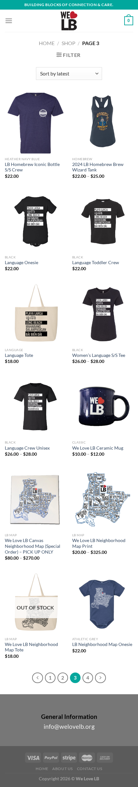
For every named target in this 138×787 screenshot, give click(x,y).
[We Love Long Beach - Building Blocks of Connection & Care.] (69, 21)
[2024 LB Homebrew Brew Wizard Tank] (102, 123)
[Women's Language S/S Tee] (102, 314)
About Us (62, 768)
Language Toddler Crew (95, 262)
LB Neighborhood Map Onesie (102, 644)
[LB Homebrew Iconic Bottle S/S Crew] (35, 123)
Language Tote (19, 355)
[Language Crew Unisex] (35, 406)
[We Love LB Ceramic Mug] (102, 406)
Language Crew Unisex (27, 448)
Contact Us (89, 768)
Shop (68, 43)
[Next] (100, 678)
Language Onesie (21, 262)
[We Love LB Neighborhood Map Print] (102, 499)
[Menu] (9, 20)
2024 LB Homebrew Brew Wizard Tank (98, 167)
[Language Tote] (35, 314)
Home (47, 43)
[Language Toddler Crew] (102, 221)
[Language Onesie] (35, 221)
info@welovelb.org (69, 726)
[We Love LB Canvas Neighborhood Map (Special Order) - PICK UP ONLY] (35, 499)
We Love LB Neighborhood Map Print (98, 543)
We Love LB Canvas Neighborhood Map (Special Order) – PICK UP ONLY (32, 546)
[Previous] (37, 678)
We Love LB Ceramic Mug (97, 448)
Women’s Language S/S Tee (98, 355)
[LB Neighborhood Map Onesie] (102, 603)
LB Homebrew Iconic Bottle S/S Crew (32, 167)
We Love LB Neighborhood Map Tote (31, 647)
